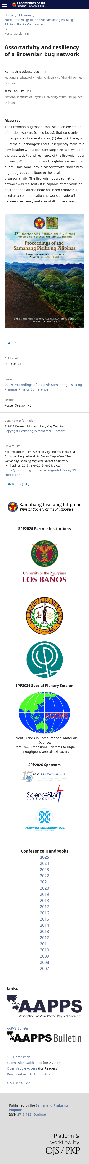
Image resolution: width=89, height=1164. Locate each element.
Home (9, 15)
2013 (44, 931)
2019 (44, 894)
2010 (44, 950)
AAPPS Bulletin (18, 1028)
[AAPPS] (44, 1017)
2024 (44, 863)
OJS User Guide (18, 1083)
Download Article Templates (28, 1074)
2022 (44, 875)
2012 (44, 937)
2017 (44, 906)
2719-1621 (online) (31, 1114)
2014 (44, 925)
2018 (44, 900)
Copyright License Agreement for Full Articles (35, 431)
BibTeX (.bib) (20, 484)
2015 (44, 919)
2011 (44, 943)
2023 (44, 869)
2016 (44, 912)
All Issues (25, 15)
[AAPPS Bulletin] (44, 1042)
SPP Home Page (19, 1057)
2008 (44, 962)
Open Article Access (22, 1068)
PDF (14, 342)
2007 (44, 968)
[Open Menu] (4, 4)
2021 (44, 882)
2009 (44, 956)
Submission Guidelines (25, 1062)
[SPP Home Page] (44, 511)
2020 (44, 888)
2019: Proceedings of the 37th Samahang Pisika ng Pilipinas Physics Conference (39, 22)
